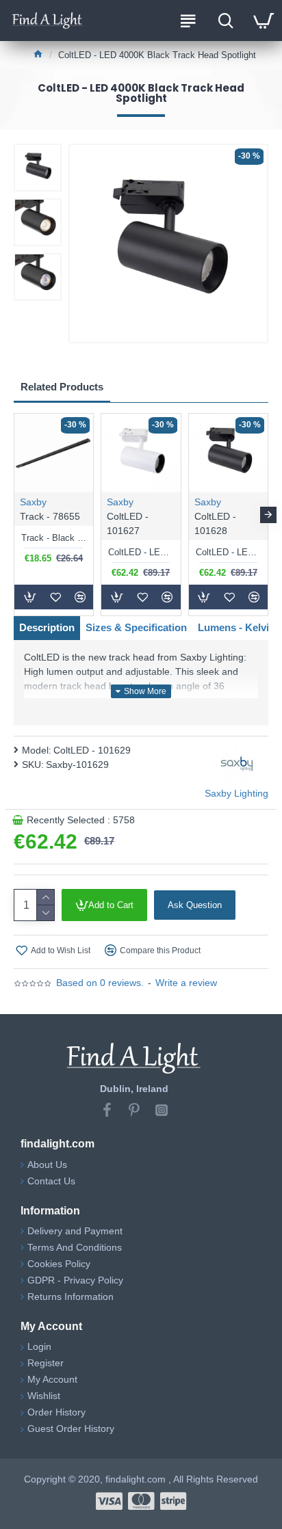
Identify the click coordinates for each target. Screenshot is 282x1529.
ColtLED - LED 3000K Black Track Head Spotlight (228, 552)
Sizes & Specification (136, 627)
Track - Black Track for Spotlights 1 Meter (53, 538)
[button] (13, 515)
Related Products (62, 387)
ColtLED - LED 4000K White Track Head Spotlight (140, 552)
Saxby (33, 501)
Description (47, 627)
